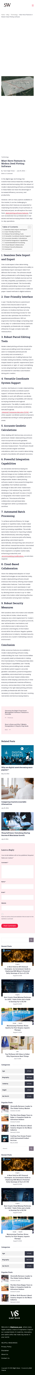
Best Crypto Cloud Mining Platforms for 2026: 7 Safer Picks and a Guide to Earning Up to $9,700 (17, 999)
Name (3, 881)
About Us (4, 1354)
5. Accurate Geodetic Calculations (15, 238)
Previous (10, 718)
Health (20, 1023)
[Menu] (33, 5)
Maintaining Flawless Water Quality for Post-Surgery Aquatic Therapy (17, 1028)
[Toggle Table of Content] (29, 227)
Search (31, 940)
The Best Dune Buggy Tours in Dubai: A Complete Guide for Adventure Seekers (21, 1117)
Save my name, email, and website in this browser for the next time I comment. (17, 917)
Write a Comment (7, 174)
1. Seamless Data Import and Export (15, 230)
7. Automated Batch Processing (14, 243)
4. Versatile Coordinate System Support (17, 236)
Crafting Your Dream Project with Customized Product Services (20, 1138)
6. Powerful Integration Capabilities (16, 240)
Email (3, 892)
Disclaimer (5, 1350)
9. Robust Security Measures (13, 247)
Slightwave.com (16, 1327)
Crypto (17, 964)
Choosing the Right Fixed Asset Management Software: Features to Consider (17, 712)
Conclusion (8, 249)
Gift (17, 1051)
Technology (5, 157)
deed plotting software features (17, 213)
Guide (14, 1023)
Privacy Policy (6, 1347)
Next (6, 730)
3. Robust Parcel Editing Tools (14, 234)
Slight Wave (16, 1368)
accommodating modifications (13, 556)
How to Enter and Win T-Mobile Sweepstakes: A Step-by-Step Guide (17, 725)
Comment (4, 862)
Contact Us (5, 1358)
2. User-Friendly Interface (12, 232)
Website (3, 903)
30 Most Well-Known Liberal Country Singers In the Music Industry (21, 1128)
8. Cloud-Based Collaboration (14, 245)
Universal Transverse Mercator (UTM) (15, 412)
